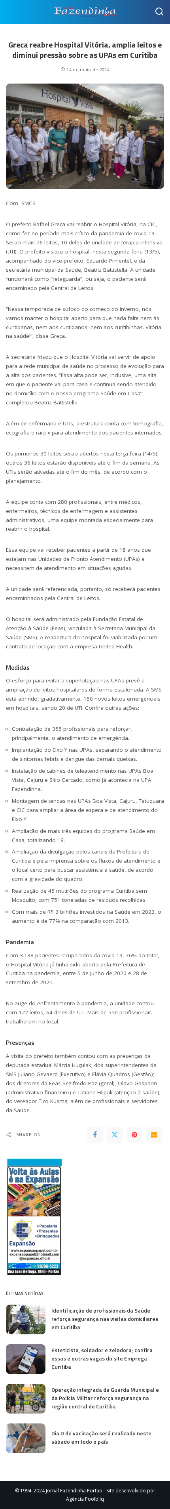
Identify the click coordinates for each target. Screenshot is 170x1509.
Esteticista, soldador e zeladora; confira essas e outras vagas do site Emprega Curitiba (102, 1358)
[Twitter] (115, 1135)
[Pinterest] (134, 1135)
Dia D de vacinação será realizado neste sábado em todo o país (101, 1437)
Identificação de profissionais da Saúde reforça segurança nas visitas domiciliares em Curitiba (104, 1318)
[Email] (154, 1135)
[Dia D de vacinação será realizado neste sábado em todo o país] (25, 1438)
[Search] (159, 12)
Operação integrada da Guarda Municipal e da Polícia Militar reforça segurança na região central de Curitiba (105, 1397)
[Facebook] (95, 1135)
